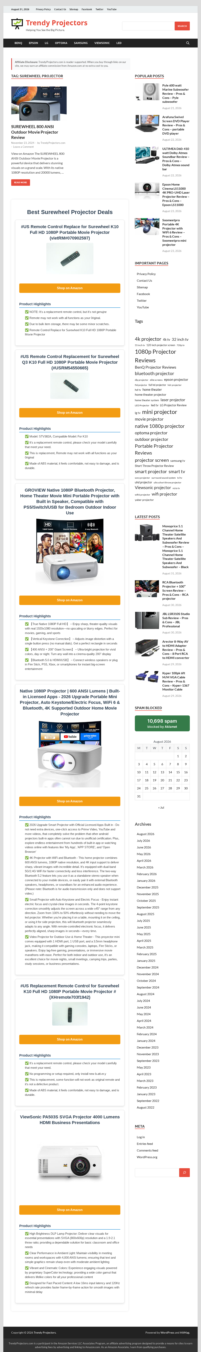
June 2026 (144, 847)
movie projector (149, 419)
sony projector (142, 477)
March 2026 (145, 867)
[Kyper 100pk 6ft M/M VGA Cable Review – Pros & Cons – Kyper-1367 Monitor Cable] (147, 673)
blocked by (167, 725)
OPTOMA (61, 43)
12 (154, 772)
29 (178, 788)
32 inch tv (180, 339)
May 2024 (144, 1014)
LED (119, 43)
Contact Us (60, 9)
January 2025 (146, 960)
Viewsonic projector (153, 487)
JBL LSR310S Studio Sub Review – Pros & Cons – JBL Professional (176, 620)
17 (139, 780)
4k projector (148, 339)
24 (139, 788)
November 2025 (148, 894)
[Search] (184, 1172)
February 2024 (147, 1034)
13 (162, 772)
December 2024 (147, 967)
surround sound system (164, 477)
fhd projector (141, 385)
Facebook (87, 9)
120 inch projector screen (160, 345)
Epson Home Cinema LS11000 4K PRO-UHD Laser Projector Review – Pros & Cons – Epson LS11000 (176, 194)
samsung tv (177, 460)
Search (182, 26)
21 (170, 780)
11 (146, 772)
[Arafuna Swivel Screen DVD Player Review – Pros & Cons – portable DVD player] (147, 117)
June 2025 (144, 927)
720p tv (181, 345)
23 (186, 780)
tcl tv (179, 477)
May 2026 (144, 854)
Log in (141, 1137)
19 (154, 780)
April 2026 (144, 860)
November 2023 (148, 1054)
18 (146, 780)
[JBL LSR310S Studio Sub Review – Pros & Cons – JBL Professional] (147, 614)
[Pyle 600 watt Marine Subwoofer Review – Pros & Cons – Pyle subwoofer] (147, 85)
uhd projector (143, 482)
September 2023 (148, 1060)
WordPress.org (147, 1157)
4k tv (166, 339)
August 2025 (145, 914)
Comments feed (147, 1150)
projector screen (152, 460)
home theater (152, 389)
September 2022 (148, 1100)
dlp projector (141, 380)
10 (139, 772)
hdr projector (175, 385)
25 (146, 788)
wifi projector (164, 494)
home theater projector (150, 394)
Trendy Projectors (57, 22)
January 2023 (146, 1094)
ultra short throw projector (167, 482)
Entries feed (145, 1143)
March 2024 (145, 1027)
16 (186, 772)
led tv (154, 405)
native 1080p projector (160, 426)
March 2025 (145, 947)
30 (186, 788)
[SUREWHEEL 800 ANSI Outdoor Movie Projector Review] (39, 104)
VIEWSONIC (102, 43)
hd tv (138, 389)
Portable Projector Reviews (154, 449)
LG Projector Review (173, 405)
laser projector (173, 399)
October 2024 (146, 980)
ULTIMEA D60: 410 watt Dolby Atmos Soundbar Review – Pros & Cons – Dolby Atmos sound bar (175, 159)
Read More (19, 181)
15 (178, 772)
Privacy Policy (43, 9)
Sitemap (73, 9)
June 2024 (144, 1007)
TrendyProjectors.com (53, 142)
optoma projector (151, 432)
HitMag (184, 1332)
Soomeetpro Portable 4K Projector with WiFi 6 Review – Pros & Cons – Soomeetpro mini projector (174, 232)
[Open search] (188, 43)
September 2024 (148, 987)
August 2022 (145, 1107)
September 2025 (148, 907)
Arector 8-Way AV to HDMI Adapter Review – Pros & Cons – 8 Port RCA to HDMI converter (175, 650)
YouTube (112, 9)
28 (170, 788)
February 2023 (147, 1087)
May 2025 (144, 934)
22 (178, 780)
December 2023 (147, 1047)
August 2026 (145, 834)
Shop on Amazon (70, 288)
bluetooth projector (154, 373)
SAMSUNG (81, 43)
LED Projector (142, 405)
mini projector (159, 411)
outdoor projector (151, 439)
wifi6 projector (142, 494)
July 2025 (143, 920)
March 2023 (145, 1080)
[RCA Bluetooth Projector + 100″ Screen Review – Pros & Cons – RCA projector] (147, 582)
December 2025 (147, 887)
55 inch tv (140, 345)
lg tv (138, 413)
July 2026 (143, 840)
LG (46, 43)
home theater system (147, 400)
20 (162, 780)
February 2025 (147, 954)
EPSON (33, 43)
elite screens (156, 380)
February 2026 (147, 874)
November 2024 (148, 974)
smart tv (177, 471)
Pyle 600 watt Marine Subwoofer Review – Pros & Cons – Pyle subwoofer (175, 93)
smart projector (151, 471)
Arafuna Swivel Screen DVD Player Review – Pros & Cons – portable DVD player (176, 125)
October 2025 (146, 900)
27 (162, 788)
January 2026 (146, 880)
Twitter (99, 9)
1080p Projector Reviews (155, 355)
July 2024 (143, 1000)
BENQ (18, 43)
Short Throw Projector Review (154, 465)
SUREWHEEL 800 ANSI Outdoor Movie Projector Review (34, 132)
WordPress (167, 1332)
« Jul (161, 807)
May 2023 (144, 1067)
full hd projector (157, 384)
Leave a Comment (23, 146)
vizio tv (176, 488)
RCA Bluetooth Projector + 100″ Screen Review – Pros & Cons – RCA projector (175, 590)
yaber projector (144, 499)
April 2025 (144, 940)
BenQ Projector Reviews (155, 367)
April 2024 (144, 1020)
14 (170, 772)
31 (139, 796)
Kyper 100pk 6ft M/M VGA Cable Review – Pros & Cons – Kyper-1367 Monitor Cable (175, 681)
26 (154, 788)
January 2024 (146, 1040)
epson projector (176, 379)
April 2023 (144, 1074)
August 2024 (145, 994)
